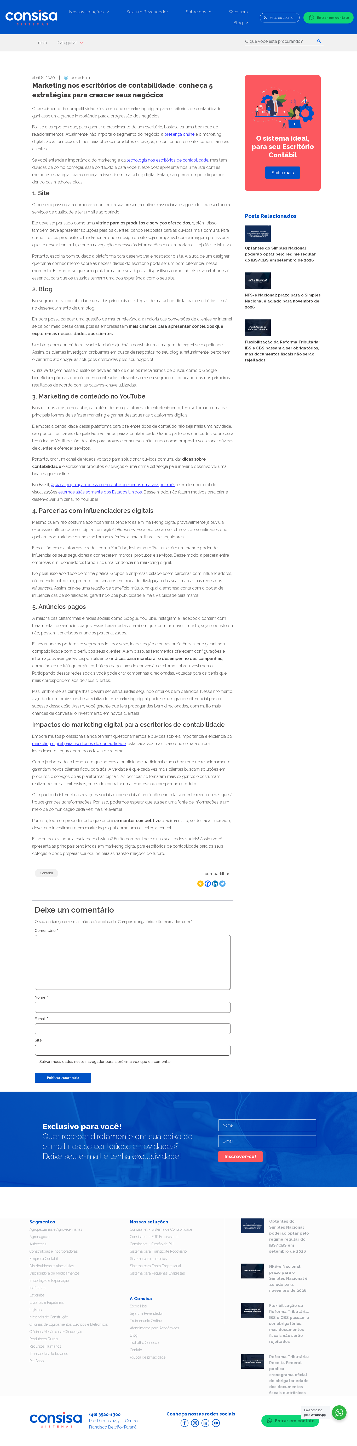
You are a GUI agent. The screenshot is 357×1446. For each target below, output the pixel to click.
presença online (179, 134)
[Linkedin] (215, 883)
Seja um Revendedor (147, 11)
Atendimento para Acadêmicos (154, 1328)
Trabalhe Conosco (144, 1343)
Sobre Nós (138, 1306)
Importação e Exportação (49, 1280)
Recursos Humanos (45, 1346)
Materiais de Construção (49, 1317)
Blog (238, 22)
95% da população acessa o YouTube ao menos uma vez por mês (113, 484)
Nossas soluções (86, 11)
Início (42, 42)
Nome (41, 997)
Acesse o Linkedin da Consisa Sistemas (205, 1423)
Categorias (67, 42)
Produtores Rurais (44, 1339)
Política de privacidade (147, 1357)
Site (38, 1040)
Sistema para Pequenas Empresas (157, 1273)
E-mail (41, 1019)
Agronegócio (39, 1237)
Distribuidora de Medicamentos (54, 1273)
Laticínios (37, 1295)
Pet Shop (37, 1361)
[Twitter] (222, 883)
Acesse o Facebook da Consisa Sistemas (184, 1423)
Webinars (238, 11)
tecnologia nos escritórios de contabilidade (167, 160)
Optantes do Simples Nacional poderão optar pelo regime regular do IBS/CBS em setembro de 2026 (280, 254)
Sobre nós (196, 11)
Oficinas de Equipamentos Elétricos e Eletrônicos (69, 1324)
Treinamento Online (146, 1321)
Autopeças (38, 1244)
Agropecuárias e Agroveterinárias (56, 1229)
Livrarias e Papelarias (47, 1302)
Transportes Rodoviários (49, 1354)
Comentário (46, 930)
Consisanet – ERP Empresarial (154, 1237)
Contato (136, 1350)
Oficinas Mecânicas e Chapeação (56, 1332)
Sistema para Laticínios (148, 1259)
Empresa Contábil (44, 1259)
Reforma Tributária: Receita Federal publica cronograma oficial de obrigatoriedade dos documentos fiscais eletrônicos (289, 1374)
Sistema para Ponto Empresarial (155, 1266)
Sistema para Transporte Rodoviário (158, 1251)
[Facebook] (208, 883)
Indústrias (37, 1288)
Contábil (46, 873)
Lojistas (36, 1310)
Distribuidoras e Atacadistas (52, 1266)
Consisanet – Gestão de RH (152, 1244)
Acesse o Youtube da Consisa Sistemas (216, 1423)
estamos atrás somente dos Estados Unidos (100, 492)
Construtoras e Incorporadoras (54, 1251)
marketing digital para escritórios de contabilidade (79, 743)
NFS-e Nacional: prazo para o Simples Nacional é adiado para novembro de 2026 (283, 301)
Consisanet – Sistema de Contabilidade (161, 1229)
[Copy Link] (200, 883)
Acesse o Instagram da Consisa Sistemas (195, 1423)
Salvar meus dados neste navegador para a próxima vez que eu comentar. (105, 1061)
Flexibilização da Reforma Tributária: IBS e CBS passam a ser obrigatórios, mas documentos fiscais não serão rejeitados (289, 1323)
